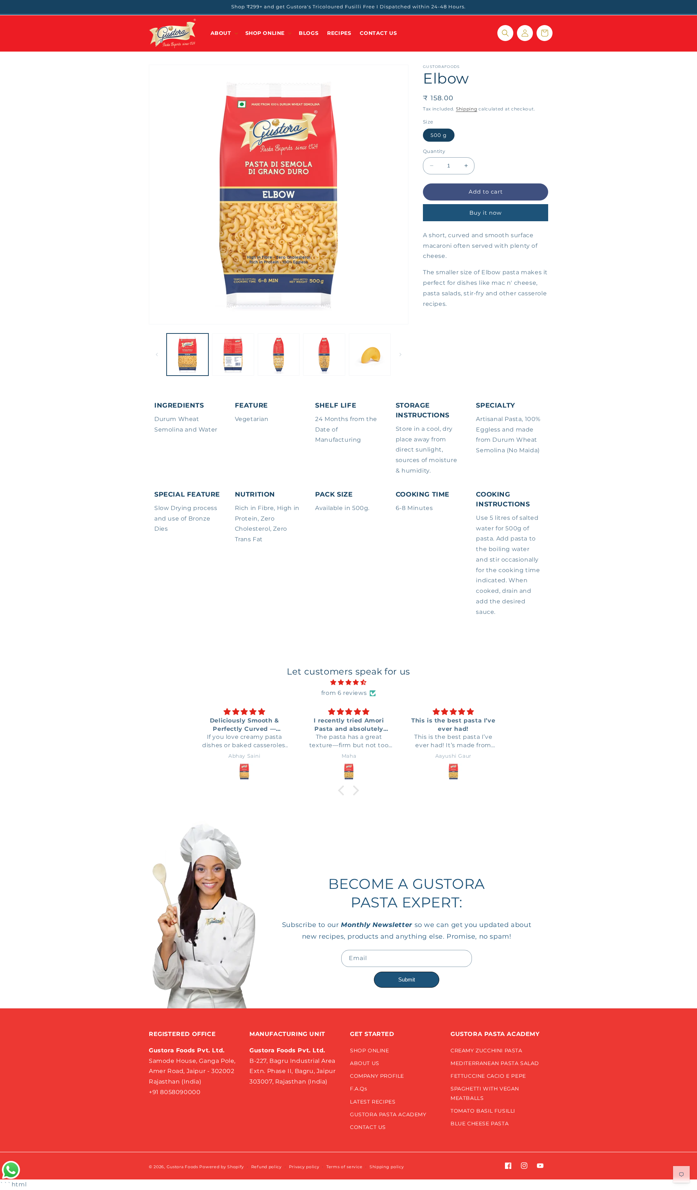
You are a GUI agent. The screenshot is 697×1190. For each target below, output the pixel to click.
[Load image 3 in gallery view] (278, 354)
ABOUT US (364, 1063)
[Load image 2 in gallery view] (233, 354)
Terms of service (344, 1166)
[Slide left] (157, 355)
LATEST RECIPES (372, 1101)
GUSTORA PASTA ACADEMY (388, 1114)
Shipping (466, 109)
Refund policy (266, 1166)
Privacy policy (304, 1166)
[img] (348, 682)
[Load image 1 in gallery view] (187, 354)
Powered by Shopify (221, 1166)
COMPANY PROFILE (377, 1076)
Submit (406, 979)
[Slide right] (400, 355)
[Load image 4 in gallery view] (324, 354)
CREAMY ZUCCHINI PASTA (486, 1050)
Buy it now (485, 212)
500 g (439, 135)
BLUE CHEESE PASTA (480, 1123)
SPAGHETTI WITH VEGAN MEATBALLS (485, 1093)
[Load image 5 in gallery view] (370, 354)
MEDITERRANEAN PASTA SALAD (495, 1063)
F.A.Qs (358, 1088)
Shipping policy (387, 1166)
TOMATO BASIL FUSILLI (483, 1111)
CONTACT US (368, 1127)
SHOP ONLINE (369, 1050)
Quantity (434, 151)
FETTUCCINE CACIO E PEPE (488, 1076)
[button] (223, 33)
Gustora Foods (182, 1166)
